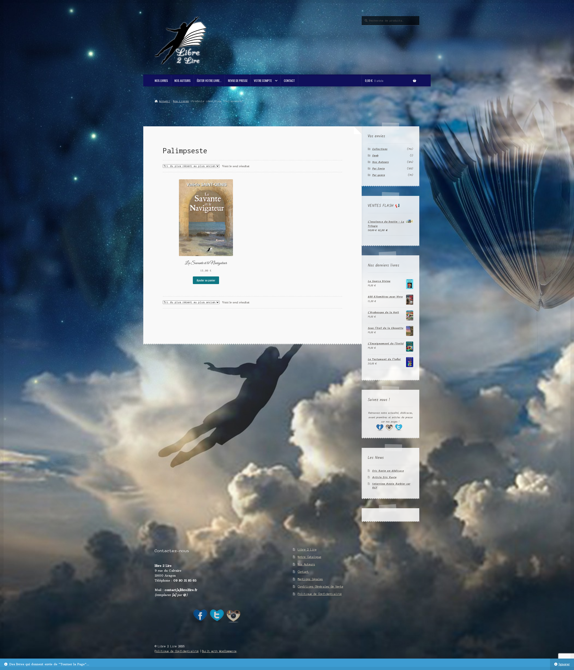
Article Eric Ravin (384, 477)
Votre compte (263, 80)
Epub (375, 155)
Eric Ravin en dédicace (388, 471)
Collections (379, 149)
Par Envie (378, 168)
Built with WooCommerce (219, 651)
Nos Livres (161, 80)
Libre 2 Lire (307, 549)
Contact (289, 80)
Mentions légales (310, 579)
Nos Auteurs (182, 80)
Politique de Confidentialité (320, 594)
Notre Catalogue (309, 557)
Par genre (378, 175)
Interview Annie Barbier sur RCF (391, 486)
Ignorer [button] (564, 664)
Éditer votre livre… (209, 80)
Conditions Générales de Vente (320, 586)
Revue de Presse (238, 80)
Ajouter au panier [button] (206, 280)
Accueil (164, 101)
